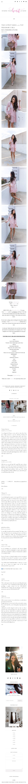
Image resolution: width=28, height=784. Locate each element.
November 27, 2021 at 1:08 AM (6, 461)
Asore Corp (4, 544)
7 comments (14, 393)
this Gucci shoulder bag (14, 321)
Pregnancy (17, 386)
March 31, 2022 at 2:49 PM (5, 546)
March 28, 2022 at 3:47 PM (5, 494)
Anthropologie (16, 302)
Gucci (15, 307)
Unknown (3, 596)
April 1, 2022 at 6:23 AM (5, 580)
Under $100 (12, 387)
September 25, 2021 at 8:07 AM (6, 430)
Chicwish (15, 303)
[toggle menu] (1, 1)
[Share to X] (9, 390)
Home (14, 780)
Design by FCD (22, 782)
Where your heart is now (11, 782)
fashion (12, 386)
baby (9, 386)
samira (3, 579)
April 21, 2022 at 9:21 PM (5, 597)
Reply (2, 455)
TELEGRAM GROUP (18, 537)
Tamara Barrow (5, 429)
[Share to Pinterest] (13, 390)
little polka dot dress (16, 310)
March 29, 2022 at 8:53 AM (5, 529)
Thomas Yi (4, 493)
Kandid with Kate (16, 375)
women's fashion (18, 387)
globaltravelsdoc (5, 527)
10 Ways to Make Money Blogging (14, 695)
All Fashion (5, 386)
